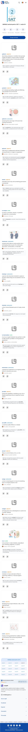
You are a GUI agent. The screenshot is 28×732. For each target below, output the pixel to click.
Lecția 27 (16, 665)
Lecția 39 (16, 674)
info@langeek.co (7, 694)
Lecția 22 (10, 663)
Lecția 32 (22, 668)
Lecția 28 (22, 665)
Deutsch (15, 721)
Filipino (2, 721)
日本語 (25, 721)
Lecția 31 (16, 668)
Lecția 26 (10, 665)
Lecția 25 (3, 665)
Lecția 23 (16, 663)
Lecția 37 (3, 674)
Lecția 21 (3, 663)
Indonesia (10, 721)
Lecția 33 (3, 671)
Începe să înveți (14, 37)
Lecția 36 (22, 671)
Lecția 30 (10, 668)
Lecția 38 (10, 674)
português (20, 721)
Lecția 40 (22, 674)
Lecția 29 (3, 668)
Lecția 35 (16, 671)
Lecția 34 (10, 671)
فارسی (6, 721)
